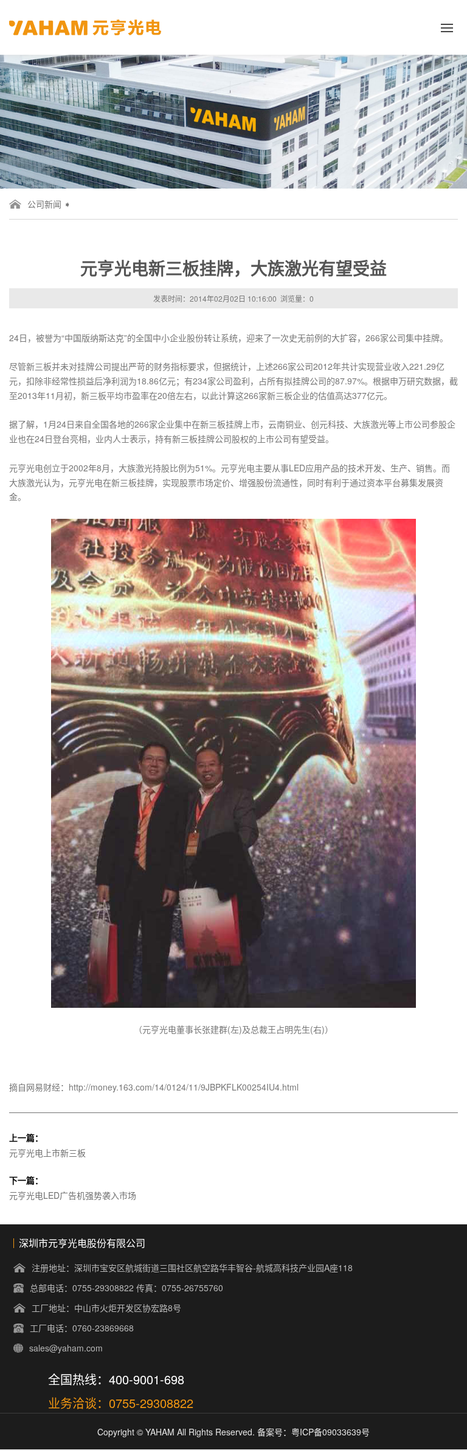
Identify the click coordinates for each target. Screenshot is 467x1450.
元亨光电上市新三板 (47, 1152)
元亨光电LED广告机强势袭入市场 (72, 1195)
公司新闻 (44, 204)
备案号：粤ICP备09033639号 (313, 1432)
